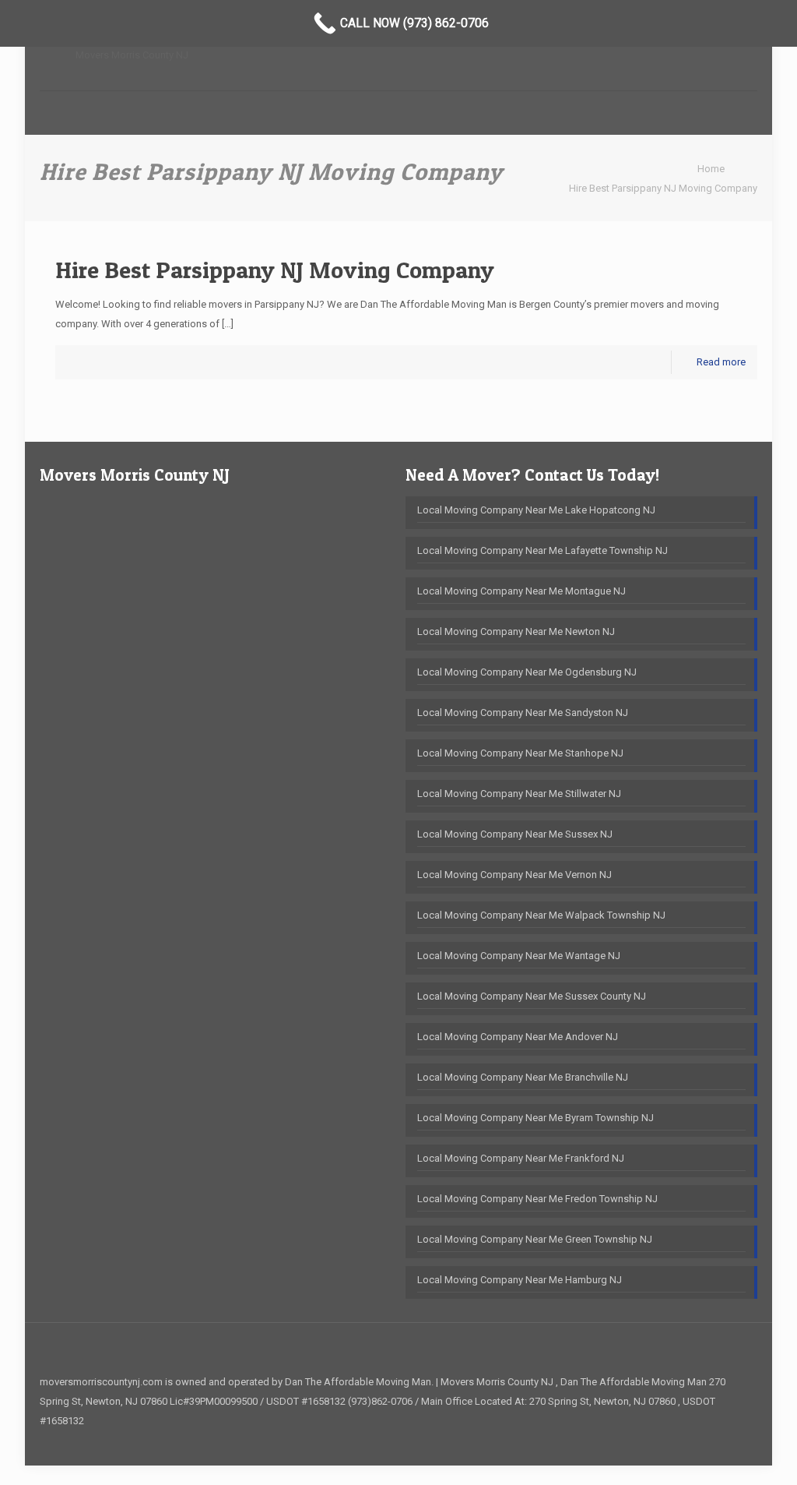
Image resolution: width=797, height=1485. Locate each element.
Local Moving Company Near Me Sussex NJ (515, 834)
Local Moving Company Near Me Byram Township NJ (535, 1117)
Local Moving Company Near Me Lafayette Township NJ (542, 550)
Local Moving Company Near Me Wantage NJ (518, 955)
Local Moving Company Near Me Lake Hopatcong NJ (536, 510)
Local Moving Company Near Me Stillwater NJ (519, 793)
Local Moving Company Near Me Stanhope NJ (520, 753)
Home (711, 169)
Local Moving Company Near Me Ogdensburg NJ (527, 672)
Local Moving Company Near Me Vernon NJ (514, 874)
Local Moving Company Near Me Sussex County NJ (531, 996)
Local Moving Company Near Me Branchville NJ (522, 1077)
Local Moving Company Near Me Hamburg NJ (519, 1280)
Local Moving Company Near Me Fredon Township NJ (537, 1199)
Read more (721, 362)
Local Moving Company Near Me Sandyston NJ (522, 712)
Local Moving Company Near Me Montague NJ (521, 591)
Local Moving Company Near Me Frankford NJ (520, 1158)
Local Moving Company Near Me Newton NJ (516, 631)
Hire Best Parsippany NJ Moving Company (663, 188)
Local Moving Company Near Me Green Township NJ (534, 1239)
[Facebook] (733, 1440)
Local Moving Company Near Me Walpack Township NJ (541, 915)
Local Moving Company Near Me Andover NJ (517, 1036)
